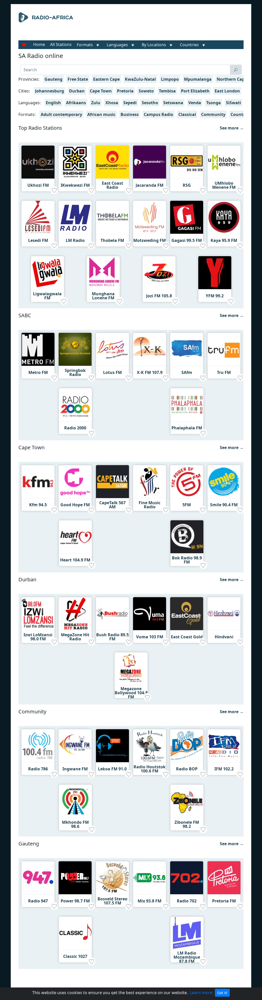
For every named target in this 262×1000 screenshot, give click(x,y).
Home (39, 44)
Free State (78, 79)
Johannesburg (49, 90)
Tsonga (213, 102)
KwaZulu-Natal (140, 79)
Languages (117, 45)
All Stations (61, 44)
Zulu (95, 102)
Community (213, 114)
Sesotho (150, 102)
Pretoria (125, 90)
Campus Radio (158, 114)
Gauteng (53, 79)
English (53, 102)
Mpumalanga (198, 79)
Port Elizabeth (195, 90)
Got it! (222, 992)
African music (101, 114)
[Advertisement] (165, 25)
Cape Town (101, 90)
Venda (194, 102)
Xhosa (111, 102)
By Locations (154, 45)
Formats (85, 45)
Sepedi (130, 102)
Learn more (201, 992)
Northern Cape (232, 79)
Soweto (146, 90)
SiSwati (233, 102)
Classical (187, 114)
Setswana (173, 102)
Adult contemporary (61, 114)
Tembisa (167, 90)
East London (227, 90)
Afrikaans (76, 102)
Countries (189, 45)
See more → (232, 128)
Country (239, 114)
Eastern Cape (106, 79)
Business (130, 114)
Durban (77, 90)
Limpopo (170, 79)
